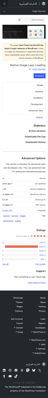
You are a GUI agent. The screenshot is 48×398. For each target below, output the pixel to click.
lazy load (15, 216)
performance (8, 221)
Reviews (39, 91)
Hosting (42, 306)
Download (39, 76)
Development (37, 104)
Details (40, 85)
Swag (19, 332)
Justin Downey (39, 69)
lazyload (6, 216)
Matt (42, 344)
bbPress (41, 349)
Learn (43, 319)
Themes (19, 302)
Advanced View (36, 110)
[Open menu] (4, 3)
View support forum (37, 282)
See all (5, 264)
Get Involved (17, 319)
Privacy (42, 311)
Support (39, 117)
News (43, 302)
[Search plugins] (19, 19)
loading (17, 221)
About (43, 298)
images (22, 216)
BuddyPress (39, 353)
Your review (40, 264)
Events (19, 323)
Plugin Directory (39, 11)
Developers (40, 327)
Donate (18, 327)
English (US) (7, 210)
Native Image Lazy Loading (28, 65)
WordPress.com (37, 340)
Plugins (19, 306)
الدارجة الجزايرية (33, 364)
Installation (38, 98)
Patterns (19, 311)
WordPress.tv (38, 332)
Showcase (18, 298)
